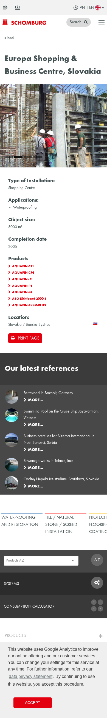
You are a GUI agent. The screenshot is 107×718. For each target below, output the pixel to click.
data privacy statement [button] (30, 676)
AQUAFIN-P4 (22, 292)
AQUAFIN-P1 (22, 286)
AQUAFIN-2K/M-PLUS (29, 305)
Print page (28, 338)
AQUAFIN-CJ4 (23, 272)
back (10, 38)
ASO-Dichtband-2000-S (29, 299)
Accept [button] (32, 702)
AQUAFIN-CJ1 (23, 266)
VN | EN (87, 8)
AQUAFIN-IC (22, 279)
